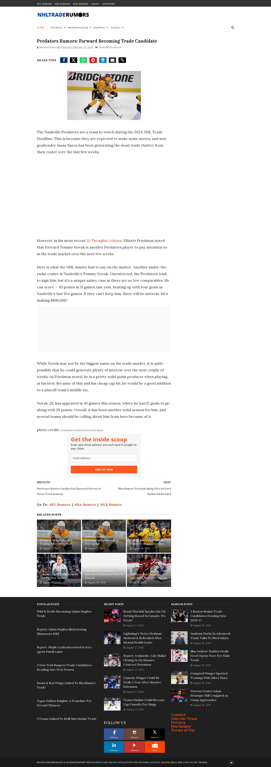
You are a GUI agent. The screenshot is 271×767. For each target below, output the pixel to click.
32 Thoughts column (104, 240)
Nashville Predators (110, 47)
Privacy (178, 722)
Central (99, 27)
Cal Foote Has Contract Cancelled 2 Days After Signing (148, 576)
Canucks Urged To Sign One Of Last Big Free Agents (59, 576)
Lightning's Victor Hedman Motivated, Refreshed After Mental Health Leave (142, 638)
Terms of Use (183, 730)
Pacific (115, 27)
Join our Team (184, 718)
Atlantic (56, 27)
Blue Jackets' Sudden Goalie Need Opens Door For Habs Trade (210, 655)
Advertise (108, 4)
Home (40, 27)
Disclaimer (181, 726)
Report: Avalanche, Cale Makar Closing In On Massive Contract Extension (144, 660)
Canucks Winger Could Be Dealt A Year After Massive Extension (142, 682)
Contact (178, 714)
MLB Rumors (80, 4)
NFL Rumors (44, 4)
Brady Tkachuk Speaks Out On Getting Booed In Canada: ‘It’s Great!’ (144, 616)
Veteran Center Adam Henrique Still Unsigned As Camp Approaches (209, 695)
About (95, 4)
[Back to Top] (231, 762)
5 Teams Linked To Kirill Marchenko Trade (66, 719)
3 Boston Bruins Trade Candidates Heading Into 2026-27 (208, 616)
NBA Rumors (62, 4)
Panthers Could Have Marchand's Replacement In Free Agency (102, 540)
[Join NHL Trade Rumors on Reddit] (155, 745)
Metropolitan (78, 27)
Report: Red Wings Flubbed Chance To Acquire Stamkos (147, 542)
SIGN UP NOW (104, 469)
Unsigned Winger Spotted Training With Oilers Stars (56, 542)
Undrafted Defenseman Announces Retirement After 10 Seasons (104, 574)
